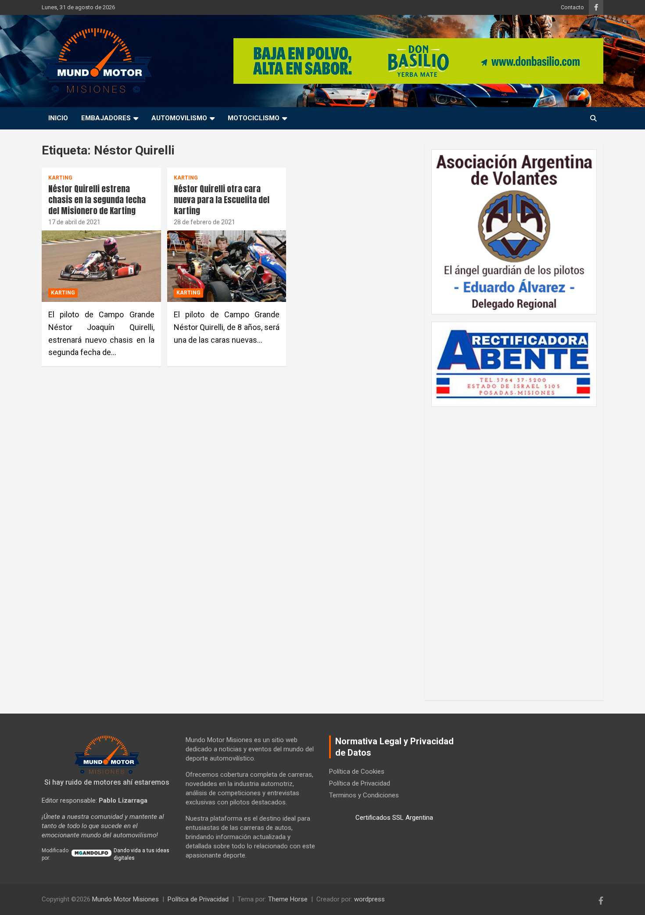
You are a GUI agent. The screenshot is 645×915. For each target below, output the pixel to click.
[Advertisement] (514, 549)
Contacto (572, 7)
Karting (60, 178)
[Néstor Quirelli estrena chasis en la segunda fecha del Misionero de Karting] (101, 266)
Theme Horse (288, 899)
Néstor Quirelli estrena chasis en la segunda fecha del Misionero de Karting (97, 199)
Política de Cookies (356, 771)
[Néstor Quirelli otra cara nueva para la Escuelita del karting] (227, 266)
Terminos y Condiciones (364, 795)
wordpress (369, 899)
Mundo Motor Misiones (125, 899)
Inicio (58, 118)
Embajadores (106, 118)
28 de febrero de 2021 (204, 222)
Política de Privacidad (359, 783)
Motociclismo (254, 118)
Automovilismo (179, 118)
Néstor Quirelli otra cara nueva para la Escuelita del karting (221, 199)
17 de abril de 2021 (74, 222)
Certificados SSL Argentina (394, 818)
